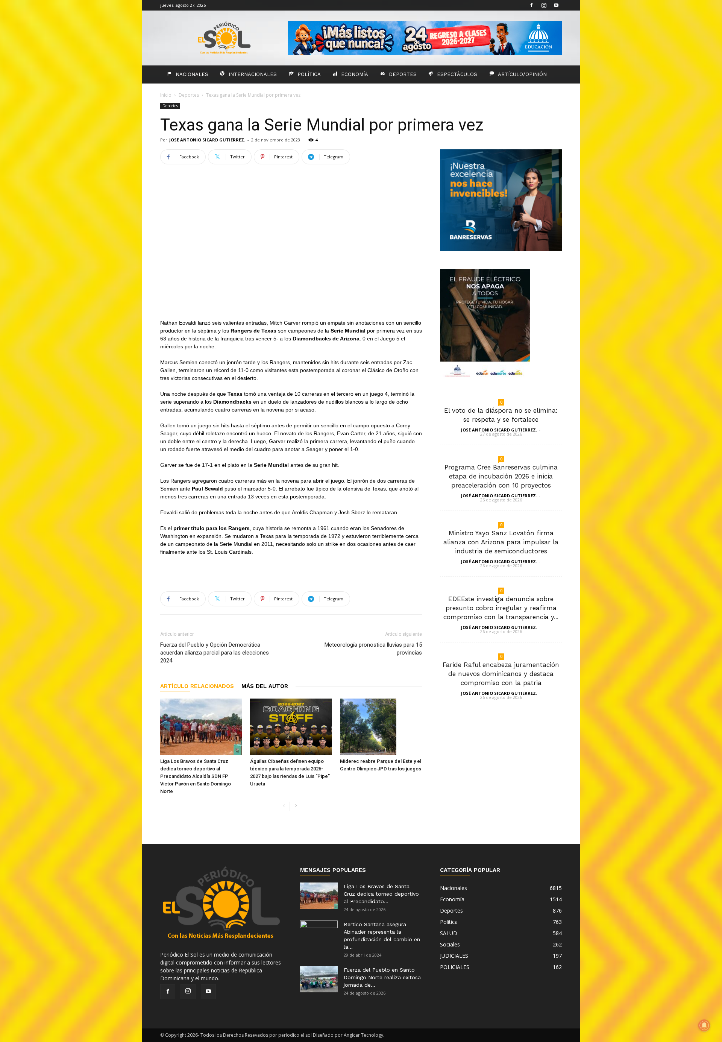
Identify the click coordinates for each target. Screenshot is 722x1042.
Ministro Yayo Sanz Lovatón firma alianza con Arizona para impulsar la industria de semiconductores (500, 542)
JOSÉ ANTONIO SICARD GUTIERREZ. (207, 140)
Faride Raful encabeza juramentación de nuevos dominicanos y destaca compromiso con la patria (501, 674)
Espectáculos (457, 74)
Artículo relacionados (197, 686)
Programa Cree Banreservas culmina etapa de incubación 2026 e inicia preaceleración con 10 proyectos (501, 476)
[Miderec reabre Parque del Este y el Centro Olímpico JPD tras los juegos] (381, 727)
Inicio (165, 95)
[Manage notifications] (704, 1025)
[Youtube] (556, 5)
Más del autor (264, 686)
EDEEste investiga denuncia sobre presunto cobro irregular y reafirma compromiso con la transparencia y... (500, 608)
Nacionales (192, 74)
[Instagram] (543, 5)
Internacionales (253, 74)
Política (309, 74)
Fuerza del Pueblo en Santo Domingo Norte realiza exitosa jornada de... (382, 977)
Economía (354, 74)
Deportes (403, 74)
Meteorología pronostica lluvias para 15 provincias (373, 648)
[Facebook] (531, 5)
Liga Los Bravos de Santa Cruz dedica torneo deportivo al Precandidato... (381, 893)
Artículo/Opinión (522, 74)
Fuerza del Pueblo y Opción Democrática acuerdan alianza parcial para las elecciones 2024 (214, 652)
